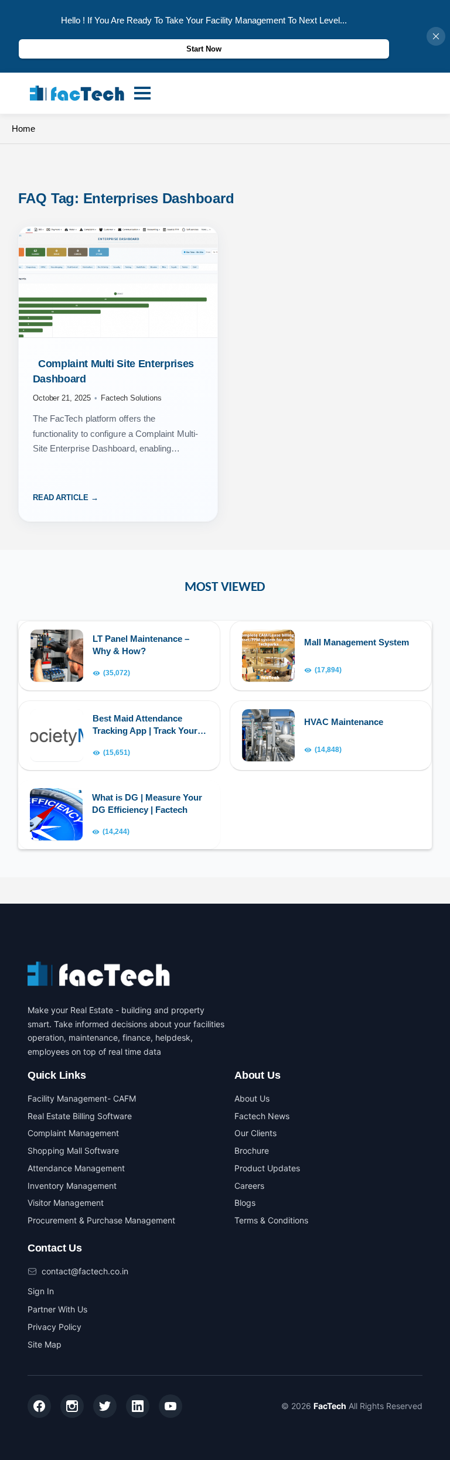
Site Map (45, 1344)
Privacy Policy (54, 1327)
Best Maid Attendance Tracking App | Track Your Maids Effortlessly (145, 725)
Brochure (251, 1150)
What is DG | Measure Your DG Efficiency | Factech (147, 803)
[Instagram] (72, 1406)
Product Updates (267, 1168)
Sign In (41, 1291)
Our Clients (255, 1133)
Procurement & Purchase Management (101, 1220)
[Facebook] (39, 1406)
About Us (252, 1098)
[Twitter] (105, 1406)
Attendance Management (76, 1168)
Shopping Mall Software (73, 1150)
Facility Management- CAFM (82, 1098)
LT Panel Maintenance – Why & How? (141, 645)
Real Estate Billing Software (80, 1116)
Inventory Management (72, 1186)
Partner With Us (57, 1309)
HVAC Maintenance (343, 722)
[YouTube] (170, 1406)
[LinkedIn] (137, 1406)
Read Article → (65, 497)
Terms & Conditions (271, 1220)
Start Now (203, 49)
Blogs (244, 1203)
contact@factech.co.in (85, 1271)
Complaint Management (73, 1133)
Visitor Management (66, 1203)
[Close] (436, 36)
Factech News (261, 1116)
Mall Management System (356, 642)
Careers (249, 1186)
